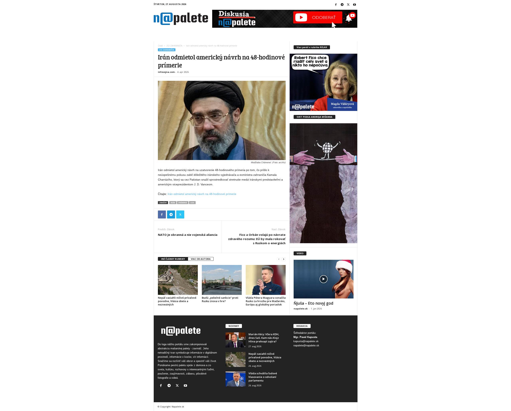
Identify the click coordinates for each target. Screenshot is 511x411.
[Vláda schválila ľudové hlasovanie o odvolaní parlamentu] (236, 378)
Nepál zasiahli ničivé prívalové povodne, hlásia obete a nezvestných (177, 301)
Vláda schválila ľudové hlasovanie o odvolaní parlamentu (263, 376)
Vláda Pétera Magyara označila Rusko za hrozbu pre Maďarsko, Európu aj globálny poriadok (266, 301)
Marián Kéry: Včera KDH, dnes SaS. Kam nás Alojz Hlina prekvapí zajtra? (264, 337)
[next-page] (284, 259)
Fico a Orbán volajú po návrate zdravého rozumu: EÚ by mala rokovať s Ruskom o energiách (256, 239)
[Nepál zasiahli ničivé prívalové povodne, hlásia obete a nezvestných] (178, 280)
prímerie (182, 202)
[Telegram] (342, 5)
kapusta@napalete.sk (306, 341)
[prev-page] (279, 259)
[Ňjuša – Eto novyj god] (324, 279)
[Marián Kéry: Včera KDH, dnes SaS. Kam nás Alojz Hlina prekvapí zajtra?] (236, 339)
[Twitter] (348, 5)
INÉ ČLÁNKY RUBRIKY (173, 258)
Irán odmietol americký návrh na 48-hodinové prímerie (202, 194)
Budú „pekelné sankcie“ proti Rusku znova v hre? (220, 299)
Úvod (160, 45)
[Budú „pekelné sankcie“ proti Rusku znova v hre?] (222, 280)
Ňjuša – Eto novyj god (313, 303)
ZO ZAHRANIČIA (174, 45)
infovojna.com (166, 71)
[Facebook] (336, 5)
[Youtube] (354, 5)
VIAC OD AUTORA (201, 258)
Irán (173, 202)
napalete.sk (301, 308)
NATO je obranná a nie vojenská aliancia (187, 235)
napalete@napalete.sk (306, 345)
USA (192, 202)
